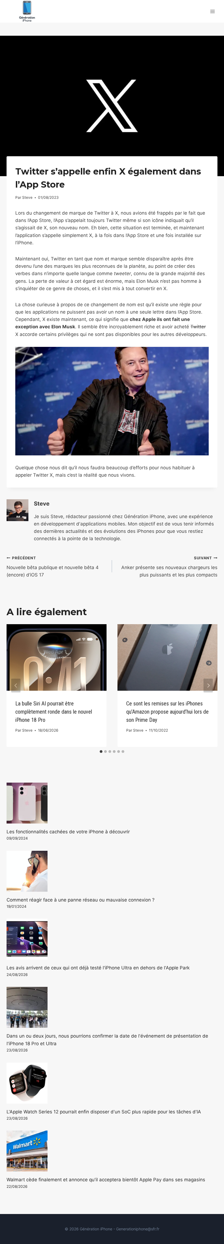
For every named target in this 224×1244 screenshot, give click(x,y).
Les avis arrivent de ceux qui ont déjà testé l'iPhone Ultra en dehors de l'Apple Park (98, 967)
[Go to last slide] (15, 685)
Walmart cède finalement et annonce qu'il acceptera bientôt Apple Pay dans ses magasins (106, 1179)
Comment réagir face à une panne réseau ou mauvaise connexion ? (81, 900)
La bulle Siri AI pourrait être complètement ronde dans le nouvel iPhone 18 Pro (53, 711)
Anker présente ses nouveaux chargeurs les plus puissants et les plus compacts (169, 567)
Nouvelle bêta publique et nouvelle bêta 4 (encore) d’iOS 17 (53, 567)
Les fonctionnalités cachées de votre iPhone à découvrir (68, 831)
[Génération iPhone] (27, 11)
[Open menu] (212, 11)
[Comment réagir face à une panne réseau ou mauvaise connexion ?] (112, 871)
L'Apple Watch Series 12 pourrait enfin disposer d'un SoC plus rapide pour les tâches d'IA (104, 1111)
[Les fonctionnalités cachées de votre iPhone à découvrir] (112, 803)
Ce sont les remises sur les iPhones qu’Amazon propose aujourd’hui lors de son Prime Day (167, 711)
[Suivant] (208, 685)
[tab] (101, 751)
